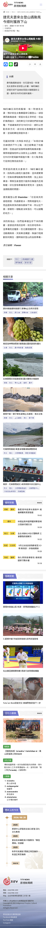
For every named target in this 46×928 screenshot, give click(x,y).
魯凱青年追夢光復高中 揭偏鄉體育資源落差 (30, 511)
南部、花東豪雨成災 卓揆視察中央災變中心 (22, 484)
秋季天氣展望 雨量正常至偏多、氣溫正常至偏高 (26, 853)
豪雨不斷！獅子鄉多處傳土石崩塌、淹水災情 (22, 414)
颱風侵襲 (28, 347)
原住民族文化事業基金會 (12, 914)
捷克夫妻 (28, 263)
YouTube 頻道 (8, 920)
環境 (5, 382)
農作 (30, 382)
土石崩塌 (18, 418)
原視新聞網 (20, 6)
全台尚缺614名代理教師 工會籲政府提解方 (30, 535)
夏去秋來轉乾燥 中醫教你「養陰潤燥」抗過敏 (26, 841)
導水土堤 (18, 382)
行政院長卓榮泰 (10, 491)
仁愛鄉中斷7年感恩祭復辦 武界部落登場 (20, 638)
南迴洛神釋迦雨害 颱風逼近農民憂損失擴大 (22, 344)
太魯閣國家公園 (27, 259)
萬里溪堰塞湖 (30, 453)
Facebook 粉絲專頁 (10, 917)
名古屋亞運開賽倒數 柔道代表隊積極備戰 (21, 670)
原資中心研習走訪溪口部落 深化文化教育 (26, 830)
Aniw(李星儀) (10, 31)
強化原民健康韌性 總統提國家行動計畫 (30, 559)
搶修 (25, 382)
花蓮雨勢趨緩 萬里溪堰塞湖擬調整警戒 (20, 449)
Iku (18, 31)
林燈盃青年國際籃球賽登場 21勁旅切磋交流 (30, 523)
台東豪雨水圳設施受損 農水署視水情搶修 (21, 379)
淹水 (25, 418)
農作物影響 (19, 347)
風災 (11, 453)
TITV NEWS (18, 3)
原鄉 (5, 312)
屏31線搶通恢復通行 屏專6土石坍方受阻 (20, 308)
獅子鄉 (31, 418)
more (15, 863)
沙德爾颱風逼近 (21, 488)
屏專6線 (25, 312)
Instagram (7, 923)
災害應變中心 (34, 488)
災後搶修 (33, 312)
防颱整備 (21, 491)
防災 (17, 259)
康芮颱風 (18, 263)
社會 (5, 347)
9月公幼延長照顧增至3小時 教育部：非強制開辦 (30, 547)
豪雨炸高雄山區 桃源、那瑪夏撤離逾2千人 (21, 606)
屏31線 (17, 312)
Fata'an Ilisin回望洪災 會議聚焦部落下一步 (22, 702)
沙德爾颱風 (19, 453)
